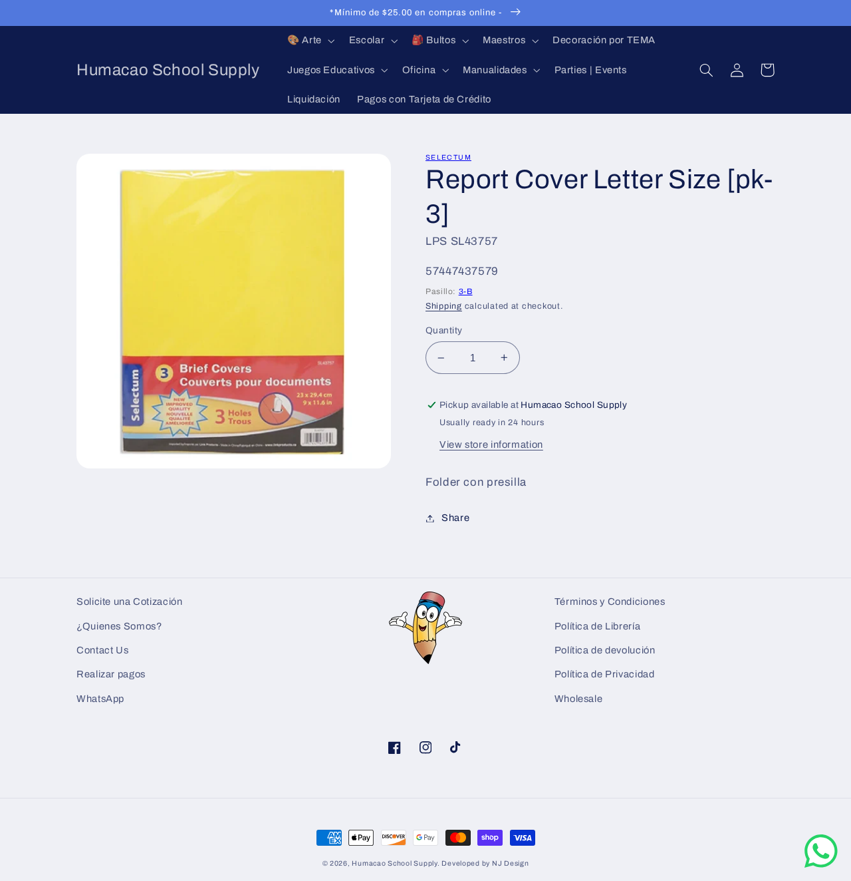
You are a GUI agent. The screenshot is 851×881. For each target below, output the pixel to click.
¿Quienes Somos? (119, 626)
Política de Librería (597, 626)
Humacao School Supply (394, 863)
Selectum (448, 157)
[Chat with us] (821, 865)
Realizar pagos (111, 674)
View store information (491, 444)
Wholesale (578, 698)
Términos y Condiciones (610, 601)
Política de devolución (605, 650)
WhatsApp (100, 698)
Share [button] (455, 517)
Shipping (444, 306)
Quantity (444, 330)
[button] (309, 40)
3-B (466, 291)
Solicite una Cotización (129, 601)
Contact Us (102, 650)
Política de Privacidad (604, 674)
